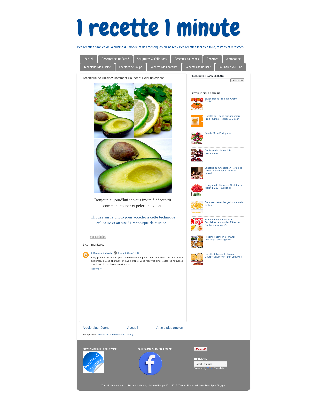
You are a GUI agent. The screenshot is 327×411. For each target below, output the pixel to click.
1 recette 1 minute (158, 27)
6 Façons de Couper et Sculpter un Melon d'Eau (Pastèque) (224, 186)
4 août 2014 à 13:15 (128, 253)
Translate (219, 368)
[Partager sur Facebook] (101, 237)
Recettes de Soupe (130, 67)
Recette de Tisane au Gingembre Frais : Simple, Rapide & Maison (222, 117)
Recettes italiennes (187, 58)
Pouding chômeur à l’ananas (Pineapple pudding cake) (220, 238)
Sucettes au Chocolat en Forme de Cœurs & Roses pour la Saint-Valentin (223, 171)
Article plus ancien (169, 327)
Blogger (221, 385)
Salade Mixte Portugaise (218, 133)
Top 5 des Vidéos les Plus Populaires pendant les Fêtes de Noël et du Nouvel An (222, 222)
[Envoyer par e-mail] (91, 237)
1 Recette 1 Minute (102, 253)
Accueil (89, 58)
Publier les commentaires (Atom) (115, 334)
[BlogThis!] (94, 237)
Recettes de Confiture (164, 67)
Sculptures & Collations (152, 58)
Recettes (212, 58)
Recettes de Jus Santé (115, 58)
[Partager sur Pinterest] (104, 237)
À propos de (233, 58)
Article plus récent (96, 327)
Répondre (96, 268)
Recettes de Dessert (198, 67)
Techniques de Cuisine (97, 67)
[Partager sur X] (97, 237)
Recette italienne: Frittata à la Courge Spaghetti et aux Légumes (223, 255)
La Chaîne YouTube (230, 67)
